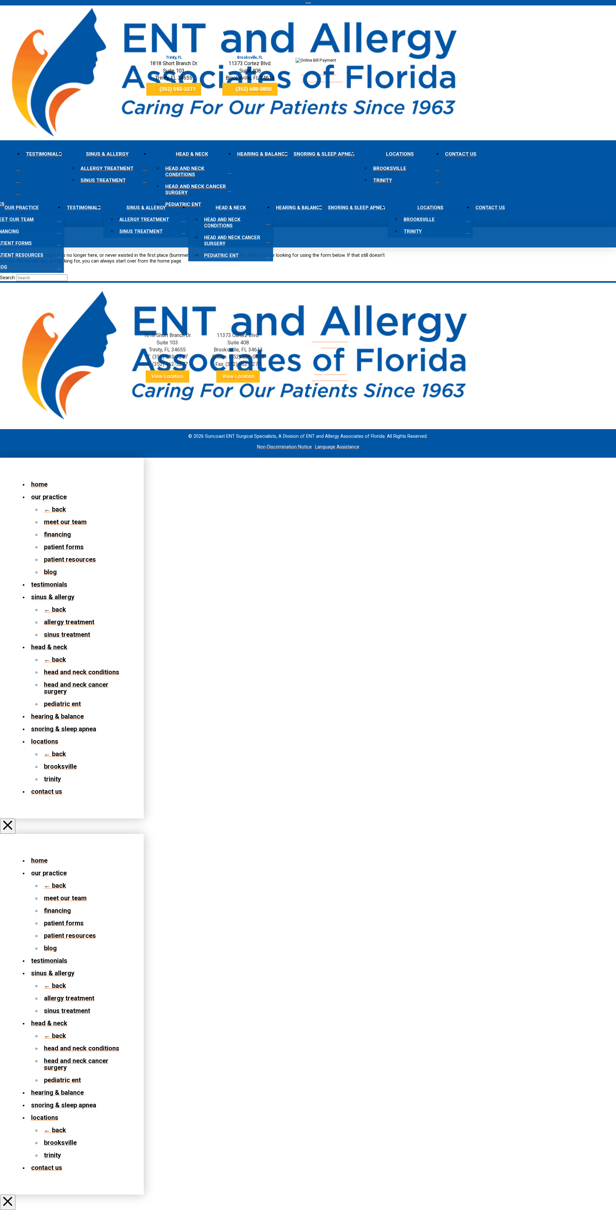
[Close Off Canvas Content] (7, 826)
